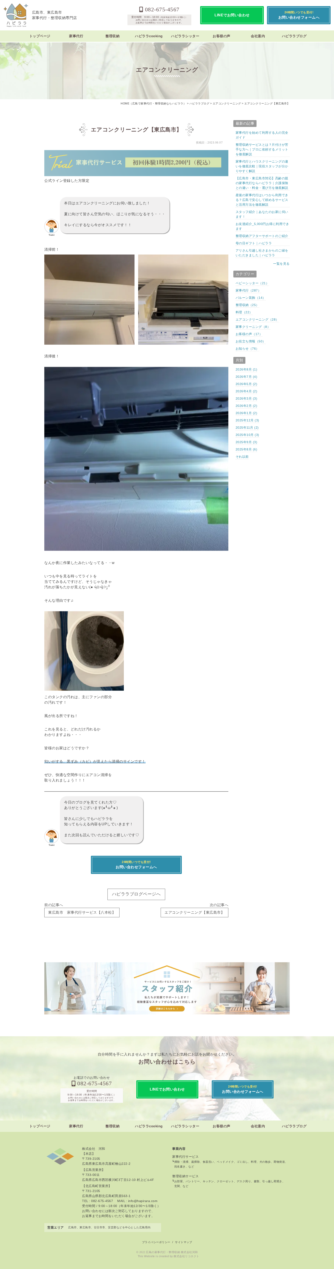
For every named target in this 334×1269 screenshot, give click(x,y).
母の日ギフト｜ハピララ (254, 243)
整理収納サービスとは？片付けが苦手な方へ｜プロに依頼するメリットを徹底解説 (262, 149)
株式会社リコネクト (186, 1256)
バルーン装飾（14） (251, 297)
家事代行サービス (185, 1156)
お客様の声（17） (249, 334)
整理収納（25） (247, 305)
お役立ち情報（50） (251, 341)
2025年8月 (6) (246, 449)
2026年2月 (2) (246, 406)
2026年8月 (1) (246, 369)
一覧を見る (281, 263)
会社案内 (258, 36)
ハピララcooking (149, 36)
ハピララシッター (185, 36)
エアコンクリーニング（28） (257, 319)
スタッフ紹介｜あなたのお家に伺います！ (262, 214)
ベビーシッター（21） (252, 283)
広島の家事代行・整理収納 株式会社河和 (172, 1252)
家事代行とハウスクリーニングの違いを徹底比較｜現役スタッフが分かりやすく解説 (262, 166)
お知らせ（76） (247, 348)
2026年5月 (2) (246, 384)
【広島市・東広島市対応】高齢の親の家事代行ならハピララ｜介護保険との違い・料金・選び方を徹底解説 (262, 183)
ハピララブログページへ (136, 894)
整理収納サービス (185, 1176)
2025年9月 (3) (246, 442)
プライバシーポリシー (156, 1242)
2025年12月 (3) (247, 420)
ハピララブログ (294, 36)
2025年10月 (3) (247, 435)
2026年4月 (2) (246, 391)
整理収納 (112, 36)
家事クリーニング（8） (253, 327)
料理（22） (244, 312)
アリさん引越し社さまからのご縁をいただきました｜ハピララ (262, 253)
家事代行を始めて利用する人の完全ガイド (262, 135)
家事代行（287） (248, 290)
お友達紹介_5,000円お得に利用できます (262, 226)
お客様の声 (221, 36)
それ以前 (242, 456)
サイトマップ (183, 1242)
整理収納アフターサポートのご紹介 (262, 236)
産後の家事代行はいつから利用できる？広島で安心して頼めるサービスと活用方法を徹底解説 (262, 199)
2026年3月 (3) (246, 398)
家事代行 (76, 36)
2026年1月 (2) (246, 413)
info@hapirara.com (143, 1201)
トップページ (39, 36)
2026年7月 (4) (246, 376)
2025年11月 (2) (247, 427)
